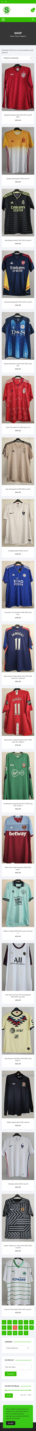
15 (9, 1333)
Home (12, 36)
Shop (17, 36)
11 (31, 1328)
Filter (9, 1395)
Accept (10, 1423)
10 (26, 1328)
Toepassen (10, 1374)
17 (20, 1333)
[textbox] (18, 1367)
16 (15, 1333)
